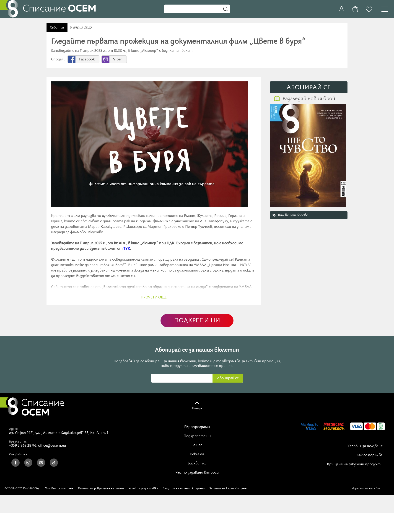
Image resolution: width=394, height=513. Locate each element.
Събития (57, 28)
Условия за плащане (59, 488)
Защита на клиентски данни (184, 488)
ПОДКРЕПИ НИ (197, 321)
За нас (197, 445)
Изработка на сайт (367, 488)
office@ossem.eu (52, 445)
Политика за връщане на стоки (101, 488)
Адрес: (13, 429)
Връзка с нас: (18, 441)
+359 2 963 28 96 (22, 445)
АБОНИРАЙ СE (309, 88)
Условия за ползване (365, 446)
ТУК (126, 248)
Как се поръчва (370, 455)
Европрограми (197, 427)
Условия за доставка (143, 488)
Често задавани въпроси (197, 472)
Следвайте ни (19, 454)
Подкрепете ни (197, 436)
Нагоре (197, 408)
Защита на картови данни (229, 488)
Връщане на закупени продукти (355, 464)
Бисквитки (197, 463)
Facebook (87, 59)
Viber (117, 59)
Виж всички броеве (293, 215)
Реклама (197, 454)
